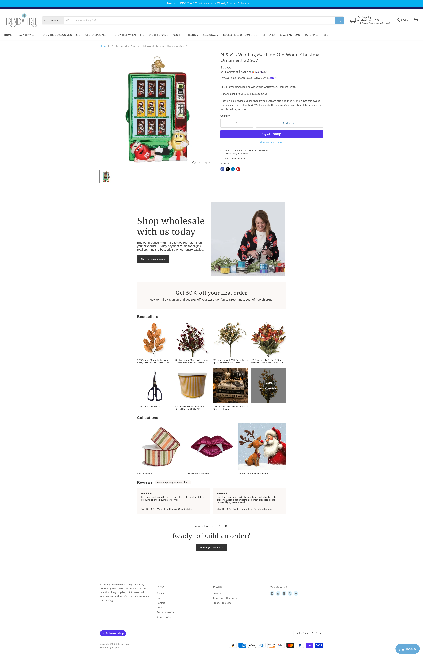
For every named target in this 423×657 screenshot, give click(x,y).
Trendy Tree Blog (222, 602)
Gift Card (268, 35)
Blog (327, 35)
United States (307, 633)
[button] (271, 72)
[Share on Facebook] (222, 169)
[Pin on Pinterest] (238, 169)
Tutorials (311, 35)
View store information (235, 158)
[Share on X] (228, 169)
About (160, 607)
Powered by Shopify (109, 647)
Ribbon (192, 35)
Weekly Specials (95, 35)
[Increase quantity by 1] (249, 123)
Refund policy (164, 617)
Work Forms (158, 35)
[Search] (339, 20)
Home (8, 35)
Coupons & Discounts (225, 597)
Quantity (225, 115)
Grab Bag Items (290, 35)
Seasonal (210, 35)
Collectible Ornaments (239, 35)
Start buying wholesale (153, 259)
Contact (161, 602)
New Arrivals (25, 35)
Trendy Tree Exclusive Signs (58, 35)
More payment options (271, 142)
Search (160, 593)
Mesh (176, 35)
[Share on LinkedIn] (233, 169)
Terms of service (165, 612)
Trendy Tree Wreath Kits (127, 35)
